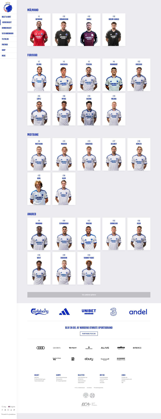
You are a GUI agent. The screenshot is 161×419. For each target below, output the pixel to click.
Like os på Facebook (2, 409)
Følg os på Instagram (8, 409)
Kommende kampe (61, 377)
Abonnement (82, 381)
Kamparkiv (59, 379)
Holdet (36, 375)
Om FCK (102, 375)
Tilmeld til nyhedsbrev (8, 414)
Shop (3, 50)
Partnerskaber (104, 377)
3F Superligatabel (61, 381)
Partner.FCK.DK (89, 333)
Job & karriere (104, 379)
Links (123, 375)
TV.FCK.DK (5, 39)
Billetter (81, 375)
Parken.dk (124, 377)
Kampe (58, 375)
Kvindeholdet (7, 28)
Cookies (89, 387)
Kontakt (102, 382)
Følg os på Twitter (14, 409)
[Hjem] (8, 8)
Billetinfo (80, 379)
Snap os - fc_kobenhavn (5, 409)
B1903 (123, 381)
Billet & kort (6, 17)
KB (122, 382)
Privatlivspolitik (98, 387)
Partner (5, 44)
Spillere (36, 377)
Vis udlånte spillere (89, 295)
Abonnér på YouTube (11, 409)
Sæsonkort (81, 382)
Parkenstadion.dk (127, 379)
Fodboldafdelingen (39, 379)
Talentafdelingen (39, 381)
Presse (102, 381)
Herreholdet (7, 22)
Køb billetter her (82, 377)
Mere (3, 55)
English (12, 406)
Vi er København (7, 33)
